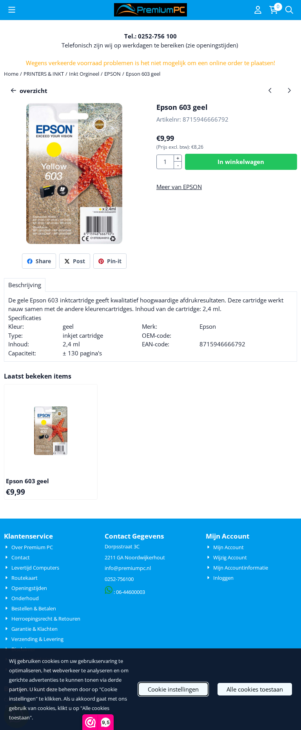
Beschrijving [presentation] (24, 285)
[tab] (24, 285)
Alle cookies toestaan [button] (255, 689)
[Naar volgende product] (289, 91)
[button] (12, 10)
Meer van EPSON (179, 187)
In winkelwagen (241, 162)
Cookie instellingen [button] (173, 689)
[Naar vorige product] (270, 91)
